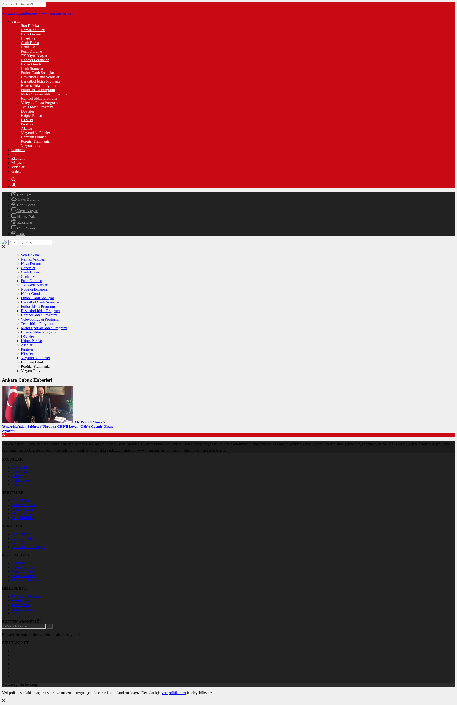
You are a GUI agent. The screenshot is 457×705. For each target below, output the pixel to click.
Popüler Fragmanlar (36, 141)
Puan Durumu (31, 51)
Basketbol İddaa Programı (40, 81)
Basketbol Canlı (23, 609)
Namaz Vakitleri (33, 30)
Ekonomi (18, 158)
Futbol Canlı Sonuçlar (37, 73)
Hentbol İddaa (22, 509)
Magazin (18, 163)
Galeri (16, 171)
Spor (15, 154)
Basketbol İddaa (23, 505)
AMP (15, 613)
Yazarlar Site (20, 601)
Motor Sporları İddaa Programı (44, 94)
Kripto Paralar (31, 116)
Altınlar (26, 128)
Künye (16, 476)
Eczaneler (24, 222)
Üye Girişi (19, 467)
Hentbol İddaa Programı (39, 98)
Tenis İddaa (20, 605)
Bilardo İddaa (21, 513)
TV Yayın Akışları (34, 56)
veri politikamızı (174, 693)
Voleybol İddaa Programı (40, 103)
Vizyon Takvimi (33, 146)
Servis (16, 21)
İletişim (16, 484)
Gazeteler (28, 38)
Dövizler (27, 111)
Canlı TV (28, 47)
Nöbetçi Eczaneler (35, 60)
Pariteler (27, 124)
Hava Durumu (32, 34)
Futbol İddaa (20, 501)
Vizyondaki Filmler (35, 133)
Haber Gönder (32, 64)
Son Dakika (30, 26)
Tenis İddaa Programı (37, 107)
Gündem (18, 150)
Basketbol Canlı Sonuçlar (40, 77)
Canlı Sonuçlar (32, 68)
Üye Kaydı (19, 472)
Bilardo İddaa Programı (38, 86)
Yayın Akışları (27, 211)
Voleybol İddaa (22, 518)
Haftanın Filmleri (34, 137)
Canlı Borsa (30, 43)
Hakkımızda (20, 480)
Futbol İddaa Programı (38, 90)
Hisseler (27, 120)
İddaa (20, 234)
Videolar (17, 167)
